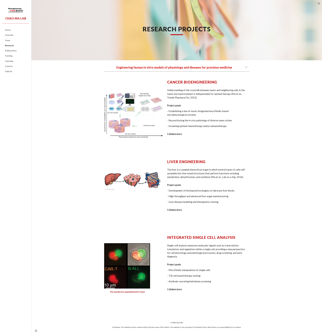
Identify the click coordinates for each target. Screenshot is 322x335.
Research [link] (9, 45)
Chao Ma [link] (9, 35)
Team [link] (7, 40)
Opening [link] (9, 61)
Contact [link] (9, 66)
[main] (177, 30)
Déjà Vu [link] (8, 71)
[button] (319, 4)
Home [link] (8, 30)
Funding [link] (8, 55)
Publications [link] (11, 50)
